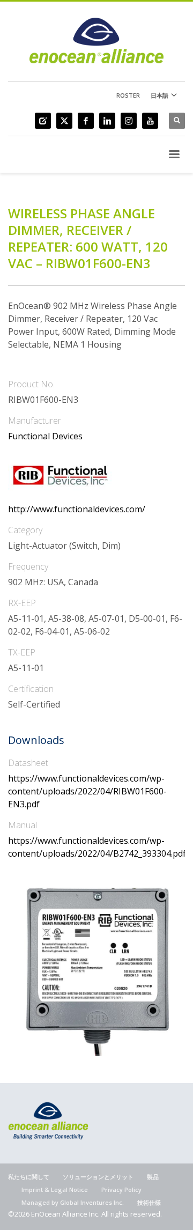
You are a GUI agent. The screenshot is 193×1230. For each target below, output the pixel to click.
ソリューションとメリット (98, 1177)
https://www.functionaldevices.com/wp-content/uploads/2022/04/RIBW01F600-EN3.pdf (87, 791)
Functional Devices (45, 436)
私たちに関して (28, 1177)
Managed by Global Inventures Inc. (72, 1202)
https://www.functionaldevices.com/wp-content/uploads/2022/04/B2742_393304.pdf (96, 847)
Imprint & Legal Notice (54, 1189)
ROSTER (128, 95)
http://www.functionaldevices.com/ (76, 509)
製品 (153, 1177)
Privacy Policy (121, 1189)
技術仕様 (149, 1202)
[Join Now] (43, 121)
